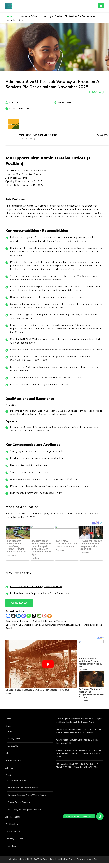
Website (104, 134)
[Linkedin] (18, 616)
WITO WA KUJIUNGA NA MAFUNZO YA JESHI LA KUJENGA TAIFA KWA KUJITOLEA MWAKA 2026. (79, 753)
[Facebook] (8, 616)
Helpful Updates (13, 760)
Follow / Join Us (12, 831)
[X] (13, 616)
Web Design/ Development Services (24, 809)
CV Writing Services (16, 780)
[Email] (39, 616)
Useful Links (11, 846)
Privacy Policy (13, 738)
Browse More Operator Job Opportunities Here (36, 586)
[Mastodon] (23, 616)
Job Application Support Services (22, 787)
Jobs (7, 753)
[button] (100, 816)
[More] (49, 616)
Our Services (11, 775)
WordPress (94, 859)
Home (8, 718)
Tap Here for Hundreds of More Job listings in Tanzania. (35, 621)
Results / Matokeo (14, 838)
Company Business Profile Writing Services (27, 795)
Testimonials (11, 824)
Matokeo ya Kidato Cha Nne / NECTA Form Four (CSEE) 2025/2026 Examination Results (78, 731)
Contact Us (12, 746)
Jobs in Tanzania (12, 816)
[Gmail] (44, 616)
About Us (12, 731)
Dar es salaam (64, 102)
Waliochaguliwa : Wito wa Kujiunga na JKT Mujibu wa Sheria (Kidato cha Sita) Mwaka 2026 (79, 720)
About (8, 726)
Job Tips (9, 767)
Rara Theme (70, 859)
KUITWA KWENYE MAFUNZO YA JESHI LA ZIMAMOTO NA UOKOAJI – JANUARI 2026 (77, 766)
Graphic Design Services (18, 802)
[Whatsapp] (28, 616)
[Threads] (34, 616)
